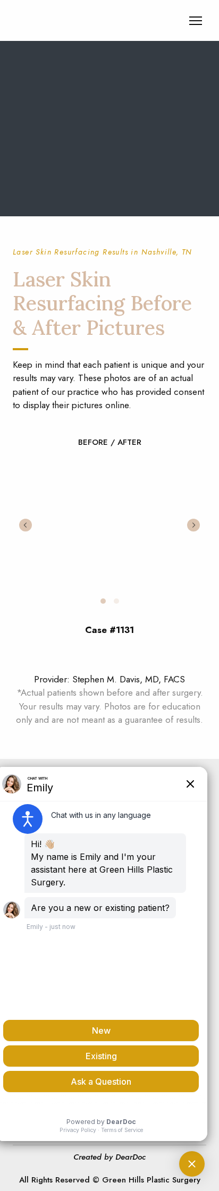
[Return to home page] (77, 20)
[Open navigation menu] (195, 20)
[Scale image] (109, 524)
